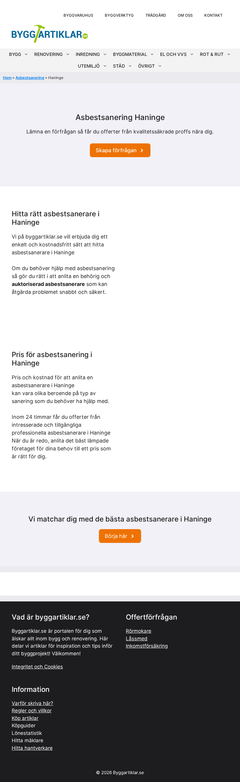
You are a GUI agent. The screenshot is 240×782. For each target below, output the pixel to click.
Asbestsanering (30, 78)
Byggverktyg (119, 15)
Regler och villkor (32, 711)
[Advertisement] (176, 251)
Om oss (185, 15)
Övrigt (146, 66)
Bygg (15, 54)
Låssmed (137, 639)
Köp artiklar (25, 718)
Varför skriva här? (32, 703)
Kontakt (213, 15)
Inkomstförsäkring (147, 646)
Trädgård (155, 15)
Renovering (48, 54)
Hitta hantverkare (32, 748)
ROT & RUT (212, 54)
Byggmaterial (130, 54)
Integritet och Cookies (37, 667)
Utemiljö (89, 66)
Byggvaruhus (78, 15)
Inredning (88, 54)
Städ (119, 66)
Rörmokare (138, 631)
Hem (7, 78)
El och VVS (173, 54)
